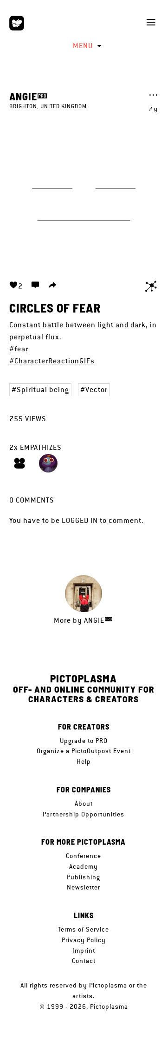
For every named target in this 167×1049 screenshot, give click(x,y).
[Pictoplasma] (16, 23)
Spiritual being (43, 389)
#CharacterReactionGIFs (52, 361)
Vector (96, 389)
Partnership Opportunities (83, 814)
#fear (18, 349)
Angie (23, 96)
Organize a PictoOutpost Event (84, 751)
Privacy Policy (84, 940)
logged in (80, 520)
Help (84, 761)
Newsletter (83, 887)
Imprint (83, 950)
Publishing (83, 877)
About (84, 803)
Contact (84, 961)
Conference (83, 856)
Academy (83, 866)
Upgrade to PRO (84, 740)
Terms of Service (83, 929)
